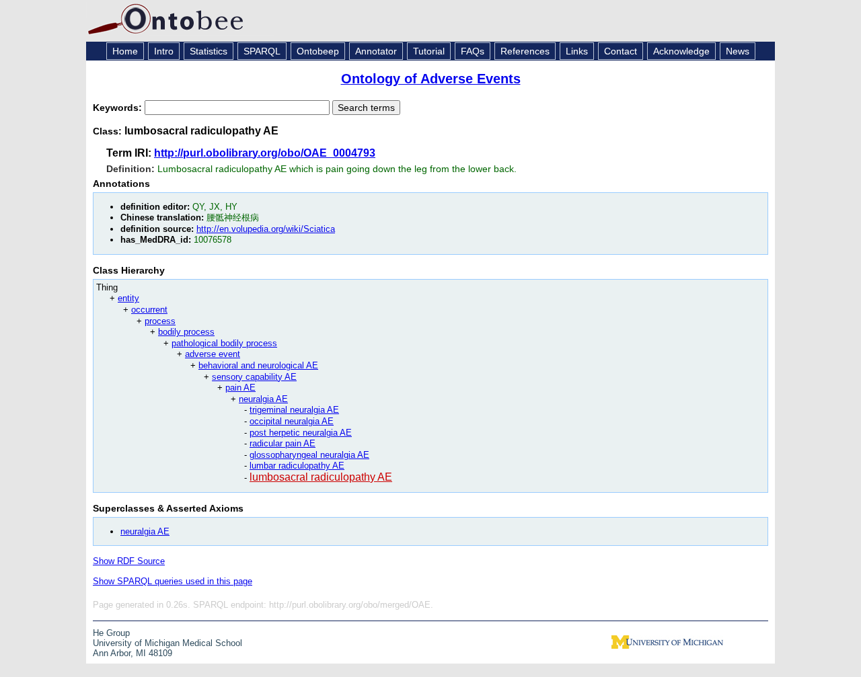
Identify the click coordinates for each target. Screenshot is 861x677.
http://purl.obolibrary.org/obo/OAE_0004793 (264, 153)
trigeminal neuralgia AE (294, 410)
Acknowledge (681, 51)
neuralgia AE (263, 399)
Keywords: (119, 107)
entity (128, 298)
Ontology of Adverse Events (431, 78)
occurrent (149, 310)
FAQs (472, 51)
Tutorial (429, 51)
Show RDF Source (129, 561)
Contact (620, 51)
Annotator (376, 51)
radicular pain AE (282, 443)
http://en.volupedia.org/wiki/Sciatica (265, 229)
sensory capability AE (254, 377)
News (737, 51)
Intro (164, 51)
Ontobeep (318, 51)
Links (577, 51)
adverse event (212, 354)
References (525, 51)
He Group (111, 633)
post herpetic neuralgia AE (301, 433)
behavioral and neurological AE (258, 365)
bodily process (186, 332)
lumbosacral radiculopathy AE (321, 477)
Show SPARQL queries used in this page (172, 581)
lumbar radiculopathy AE (297, 466)
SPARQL (262, 51)
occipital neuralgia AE (292, 421)
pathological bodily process (224, 343)
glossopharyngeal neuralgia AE (309, 455)
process (160, 321)
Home (125, 51)
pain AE (240, 388)
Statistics (208, 51)
